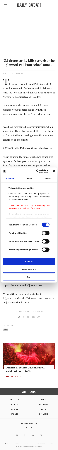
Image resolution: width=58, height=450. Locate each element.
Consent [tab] (10, 178)
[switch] (46, 233)
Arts (43, 409)
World (14, 404)
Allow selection (29, 269)
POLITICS (14, 399)
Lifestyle (14, 409)
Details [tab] (29, 178)
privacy (16, 443)
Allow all (29, 261)
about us (28, 443)
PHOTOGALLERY (16, 377)
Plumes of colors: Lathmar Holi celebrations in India (25, 369)
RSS (51, 443)
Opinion (43, 414)
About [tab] (48, 178)
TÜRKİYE (43, 399)
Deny (29, 277)
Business (43, 404)
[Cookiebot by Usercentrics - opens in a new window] (36, 171)
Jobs (6, 443)
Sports (14, 414)
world (5, 329)
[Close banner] (54, 171)
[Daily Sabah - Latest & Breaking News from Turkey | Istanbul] (29, 5)
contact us (41, 443)
